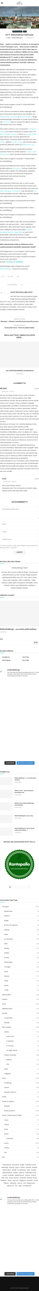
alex (4, 479)
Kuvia (20, 1004)
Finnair (22, 1167)
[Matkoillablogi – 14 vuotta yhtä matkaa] (19, 614)
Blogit (22, 1165)
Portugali (21, 967)
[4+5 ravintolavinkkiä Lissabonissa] (19, 355)
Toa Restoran (16, 191)
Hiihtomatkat (20, 995)
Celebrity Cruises (30, 1165)
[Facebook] (15, 1281)
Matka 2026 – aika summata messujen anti (24, 791)
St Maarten (22, 1041)
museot (33, 1175)
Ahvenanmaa (6, 1165)
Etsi (1, 639)
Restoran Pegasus (26, 117)
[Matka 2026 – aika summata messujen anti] (6, 794)
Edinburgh (4, 1167)
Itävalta (21, 948)
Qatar (21, 1069)
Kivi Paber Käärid (31, 134)
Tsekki (21, 990)
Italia (21, 944)
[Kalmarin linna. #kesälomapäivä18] (19, 758)
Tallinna (10, 276)
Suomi (21, 1143)
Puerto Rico (22, 1036)
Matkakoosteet (20, 1009)
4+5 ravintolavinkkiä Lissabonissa (19, 371)
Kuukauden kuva (30, 1173)
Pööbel (2, 142)
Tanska (21, 1148)
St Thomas (22, 1046)
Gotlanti (28, 1167)
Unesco (19, 1183)
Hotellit (14, 1170)
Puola (21, 971)
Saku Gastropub (5, 191)
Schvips (14, 142)
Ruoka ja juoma (21, 1111)
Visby (20, 1186)
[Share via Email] (31, 285)
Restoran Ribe (4, 117)
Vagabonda (19, 262)
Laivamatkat (21, 1018)
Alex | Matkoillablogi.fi (15, 38)
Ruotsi (21, 1134)
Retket (20, 1097)
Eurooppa (20, 906)
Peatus (20, 142)
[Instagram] (21, 1281)
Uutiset (21, 1087)
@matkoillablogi (5, 269)
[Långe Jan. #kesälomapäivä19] (19, 755)
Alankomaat (21, 911)
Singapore (21, 1073)
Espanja (21, 930)
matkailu (11, 1175)
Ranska (21, 976)
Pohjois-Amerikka (21, 1055)
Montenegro (21, 962)
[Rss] (23, 1281)
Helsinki (34, 1167)
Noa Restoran (17, 168)
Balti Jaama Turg (28, 145)
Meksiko (22, 1060)
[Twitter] (18, 1281)
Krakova (21, 1173)
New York (4, 1178)
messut (27, 1175)
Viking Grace (31, 1183)
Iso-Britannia (21, 939)
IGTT (2, 276)
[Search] (37, 3)
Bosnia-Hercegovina (21, 925)
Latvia (21, 1120)
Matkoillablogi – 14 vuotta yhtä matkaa (18, 629)
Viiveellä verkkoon (21, 1092)
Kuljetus (20, 999)
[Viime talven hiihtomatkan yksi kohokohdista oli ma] (19, 682)
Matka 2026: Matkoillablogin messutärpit (24, 804)
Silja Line (15, 1180)
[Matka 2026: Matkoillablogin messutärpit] (6, 806)
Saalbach (4, 1180)
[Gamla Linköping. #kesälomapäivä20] (19, 752)
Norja (21, 1129)
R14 (34, 191)
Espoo (17, 1167)
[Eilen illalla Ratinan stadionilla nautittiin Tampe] (19, 694)
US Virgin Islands (22, 1050)
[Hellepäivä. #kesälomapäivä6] (19, 1208)
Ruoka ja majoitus (20, 1101)
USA (22, 1064)
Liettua (21, 1124)
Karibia (21, 1032)
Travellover (9, 262)
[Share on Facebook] (25, 285)
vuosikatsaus (27, 1186)
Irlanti (21, 934)
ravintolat (22, 1178)
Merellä (20, 1013)
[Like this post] (23, 285)
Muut (20, 1078)
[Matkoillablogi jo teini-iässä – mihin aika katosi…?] (6, 831)
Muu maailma (20, 1027)
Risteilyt (21, 1023)
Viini (20, 1157)
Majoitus (21, 1106)
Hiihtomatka (6, 1170)
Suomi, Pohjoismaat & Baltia (20, 1115)
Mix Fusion (6, 122)
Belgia (21, 920)
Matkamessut (19, 1175)
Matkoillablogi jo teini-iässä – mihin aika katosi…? (25, 829)
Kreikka (21, 953)
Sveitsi (21, 985)
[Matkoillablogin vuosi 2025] (6, 819)
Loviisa (4, 1175)
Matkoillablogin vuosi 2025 (24, 816)
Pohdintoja (21, 1083)
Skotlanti (30, 1180)
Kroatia (21, 958)
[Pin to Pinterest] (29, 285)
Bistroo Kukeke (5, 134)
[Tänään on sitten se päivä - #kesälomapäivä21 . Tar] (19, 726)
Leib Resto (13, 117)
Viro (18, 276)
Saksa (21, 981)
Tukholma (22, 1138)
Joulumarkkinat (7, 1173)
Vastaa (37, 388)
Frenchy (13, 134)
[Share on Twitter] (27, 285)
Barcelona (15, 1165)
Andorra (21, 916)
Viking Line (10, 1186)
